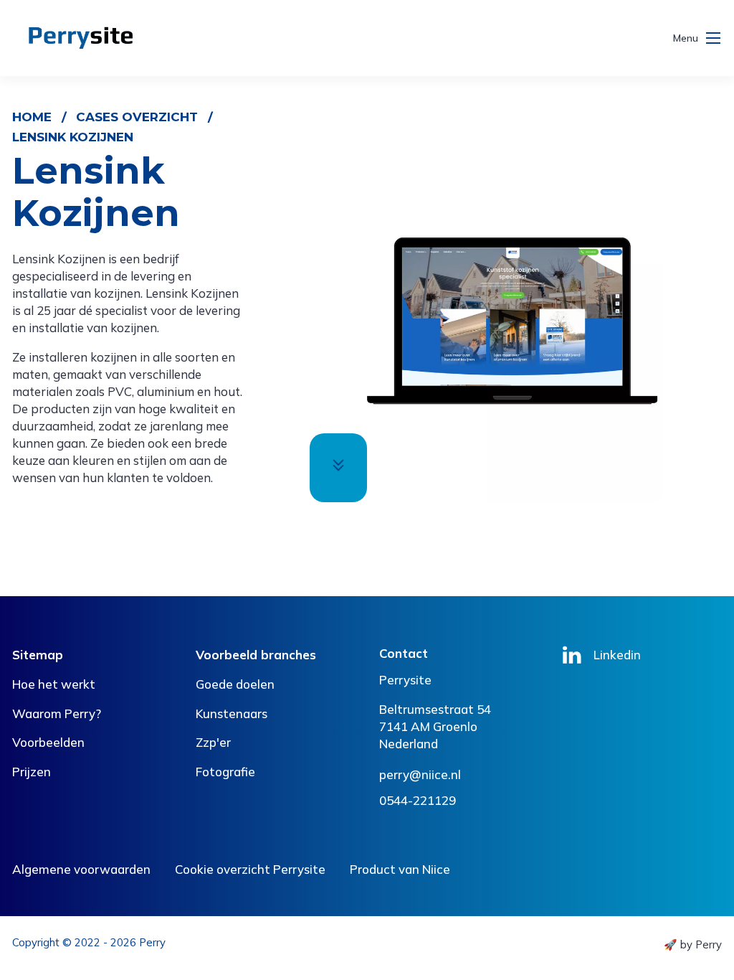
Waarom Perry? (56, 713)
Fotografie (225, 771)
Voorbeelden (48, 742)
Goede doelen (235, 684)
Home (32, 117)
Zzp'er (213, 742)
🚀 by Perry (693, 944)
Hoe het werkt (53, 684)
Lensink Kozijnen (72, 137)
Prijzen (31, 771)
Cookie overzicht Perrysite (250, 869)
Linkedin (617, 654)
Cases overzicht (137, 117)
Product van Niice (400, 869)
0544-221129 (417, 800)
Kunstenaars (231, 713)
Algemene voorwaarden (81, 869)
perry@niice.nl (420, 774)
